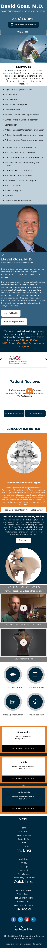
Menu (20, 32)
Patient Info (23, 839)
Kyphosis (9, 196)
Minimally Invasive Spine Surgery (20, 181)
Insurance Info (23, 902)
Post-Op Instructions (13, 715)
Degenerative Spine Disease (18, 90)
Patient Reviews (24, 381)
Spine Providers (23, 835)
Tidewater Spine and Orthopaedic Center (23, 944)
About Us (23, 832)
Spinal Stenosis (12, 100)
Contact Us (23, 846)
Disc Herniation (12, 95)
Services (23, 66)
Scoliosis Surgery (13, 191)
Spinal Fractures (12, 110)
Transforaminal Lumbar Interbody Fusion (24, 158)
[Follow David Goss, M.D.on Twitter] (20, 919)
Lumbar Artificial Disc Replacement (21, 120)
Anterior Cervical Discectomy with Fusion (24, 135)
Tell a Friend (23, 874)
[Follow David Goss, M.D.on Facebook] (13, 919)
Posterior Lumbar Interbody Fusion (21, 153)
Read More (23, 510)
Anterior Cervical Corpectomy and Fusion (24, 130)
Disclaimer (23, 859)
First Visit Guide (14, 688)
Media (24, 843)
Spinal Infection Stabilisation (18, 175)
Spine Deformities (13, 186)
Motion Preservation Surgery (18, 201)
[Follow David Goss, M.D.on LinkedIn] (33, 919)
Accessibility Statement (23, 878)
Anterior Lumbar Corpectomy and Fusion (24, 140)
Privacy (23, 863)
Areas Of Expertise (23, 429)
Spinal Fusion (11, 125)
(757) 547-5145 (24, 19)
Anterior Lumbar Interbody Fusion (20, 148)
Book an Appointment (25, 25)
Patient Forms (23, 894)
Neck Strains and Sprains (16, 105)
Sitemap (24, 867)
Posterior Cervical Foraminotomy (20, 170)
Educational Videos (23, 905)
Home (23, 828)
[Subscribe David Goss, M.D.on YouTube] (26, 919)
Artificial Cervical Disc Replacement (22, 115)
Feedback (23, 870)
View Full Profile (11, 313)
